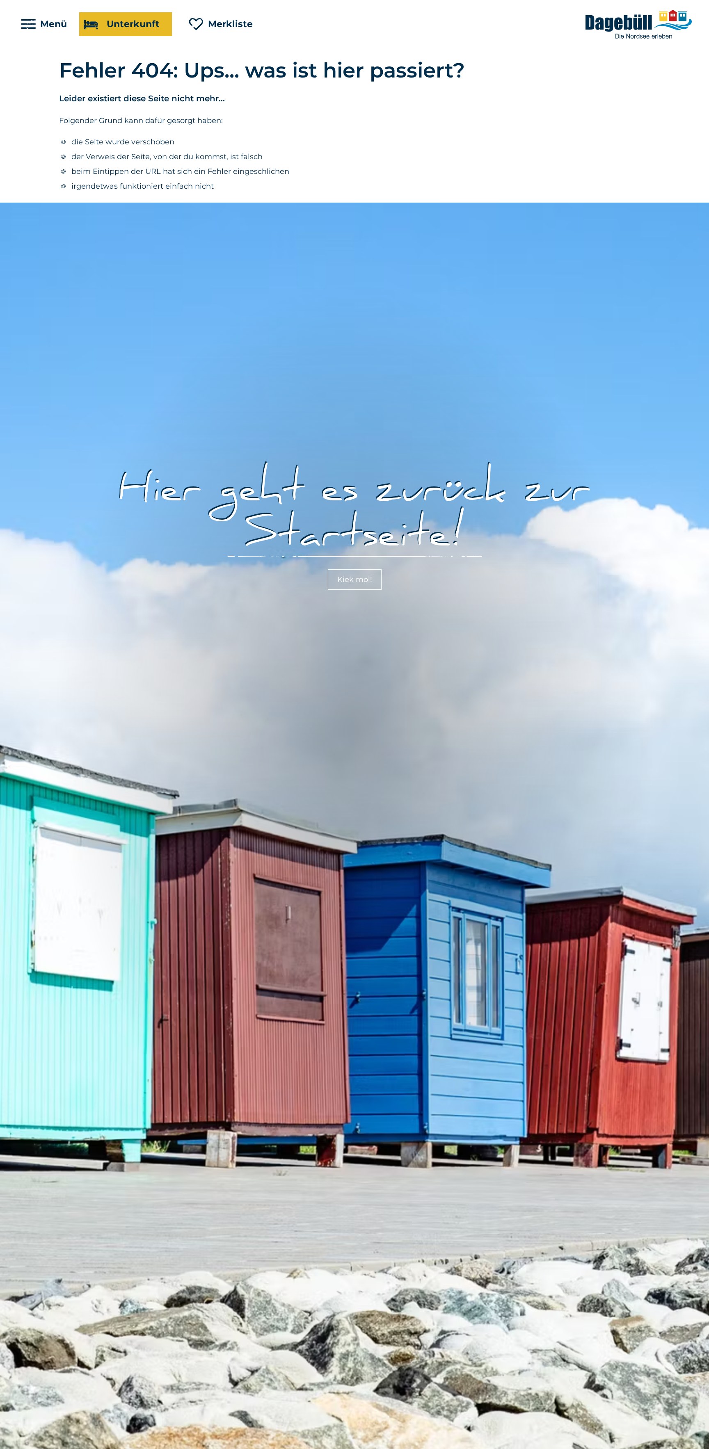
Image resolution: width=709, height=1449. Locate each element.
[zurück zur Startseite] (639, 24)
